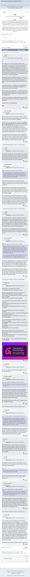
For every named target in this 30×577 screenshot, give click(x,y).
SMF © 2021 (15, 572)
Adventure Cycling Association (19, 570)
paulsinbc (6, 515)
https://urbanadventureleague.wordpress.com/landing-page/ (13, 144)
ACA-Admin (16, 42)
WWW (8, 112)
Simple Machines (20, 572)
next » (27, 45)
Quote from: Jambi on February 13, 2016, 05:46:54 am (12, 489)
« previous (24, 45)
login (18, 6)
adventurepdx (7, 111)
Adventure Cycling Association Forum (12, 1)
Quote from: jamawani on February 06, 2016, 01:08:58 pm (13, 382)
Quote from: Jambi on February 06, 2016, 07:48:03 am (12, 170)
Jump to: (26, 556)
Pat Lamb (6, 410)
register (21, 6)
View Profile (5, 56)
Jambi (5, 55)
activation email (18, 8)
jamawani (6, 282)
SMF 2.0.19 (10, 572)
